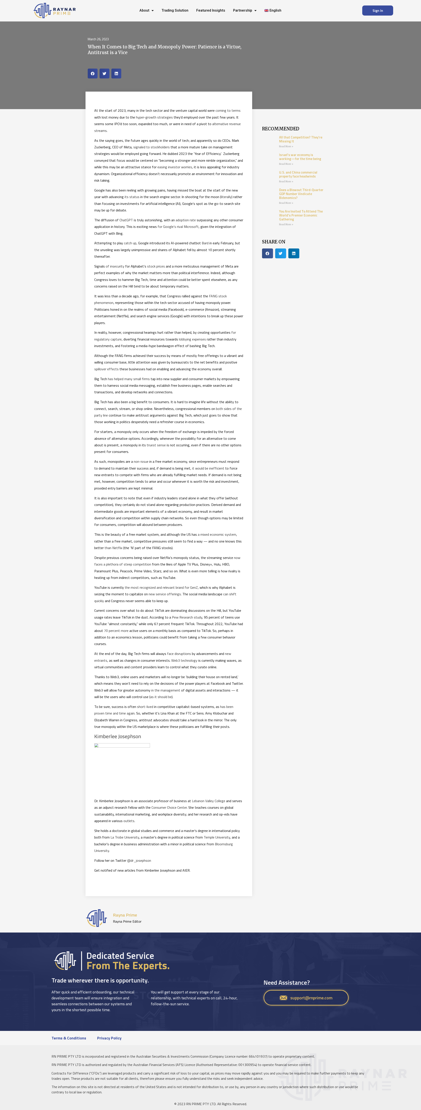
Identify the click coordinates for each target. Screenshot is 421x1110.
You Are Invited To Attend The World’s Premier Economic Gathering (301, 215)
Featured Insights (210, 10)
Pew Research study (187, 617)
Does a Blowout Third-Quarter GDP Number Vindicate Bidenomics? (301, 193)
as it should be (161, 696)
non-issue (141, 461)
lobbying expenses (192, 339)
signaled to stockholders (151, 147)
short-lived (145, 706)
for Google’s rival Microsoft (178, 226)
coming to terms (228, 110)
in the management (165, 690)
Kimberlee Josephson (117, 736)
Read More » (286, 146)
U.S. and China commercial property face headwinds (298, 174)
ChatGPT (126, 220)
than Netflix (113, 547)
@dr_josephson (139, 860)
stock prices (156, 266)
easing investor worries (174, 167)
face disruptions (179, 653)
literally (226, 196)
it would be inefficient (208, 468)
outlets (128, 820)
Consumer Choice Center (169, 807)
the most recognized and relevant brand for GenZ (161, 587)
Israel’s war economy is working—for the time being (300, 156)
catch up (130, 243)
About (144, 10)
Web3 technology (184, 660)
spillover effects (106, 369)
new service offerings (165, 594)
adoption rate (186, 220)
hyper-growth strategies (154, 117)
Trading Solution (175, 10)
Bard (205, 243)
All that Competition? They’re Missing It (300, 139)
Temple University (217, 837)
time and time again (119, 713)
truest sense (156, 445)
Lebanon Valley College (208, 800)
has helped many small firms (129, 378)
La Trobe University (125, 837)
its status (132, 196)
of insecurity (115, 266)
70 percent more (116, 630)
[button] (93, 73)
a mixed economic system (217, 534)
